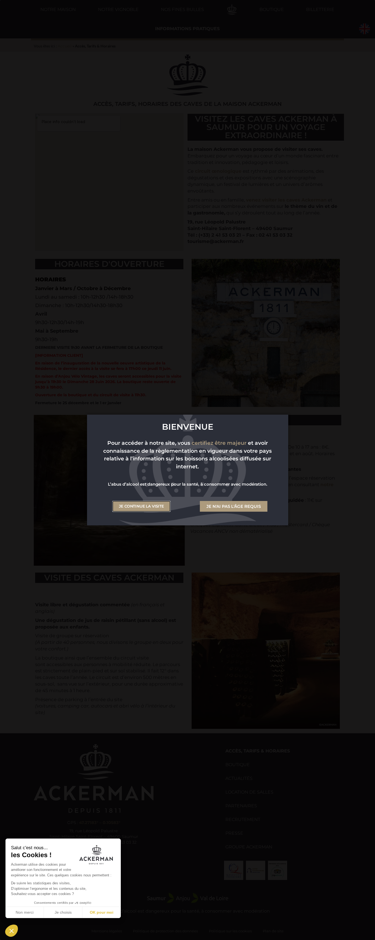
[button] (11, 930)
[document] (187, 470)
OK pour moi (101, 912)
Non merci (24, 912)
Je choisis (63, 912)
